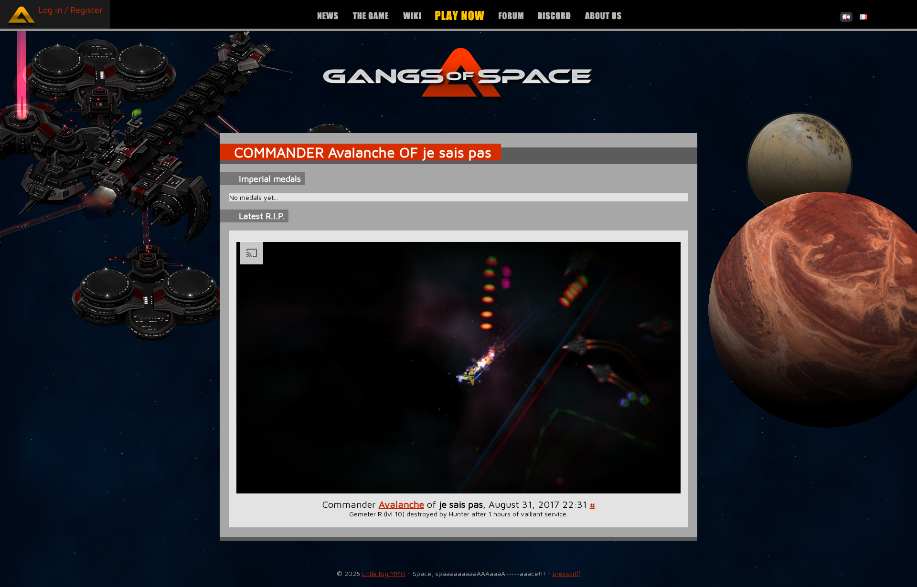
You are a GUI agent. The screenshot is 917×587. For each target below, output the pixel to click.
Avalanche (401, 504)
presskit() (567, 573)
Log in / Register (70, 10)
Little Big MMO (383, 573)
